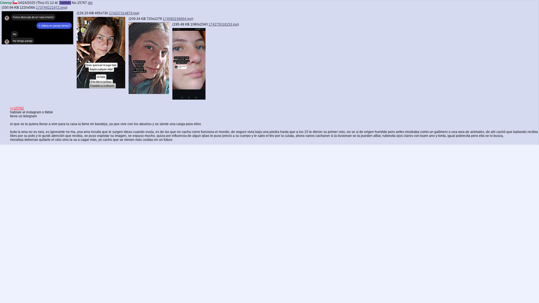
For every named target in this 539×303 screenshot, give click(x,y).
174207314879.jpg (123, 13)
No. (74, 3)
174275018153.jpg (223, 24)
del (90, 3)
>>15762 (17, 108)
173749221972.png (51, 8)
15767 (82, 3)
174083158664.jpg (177, 19)
